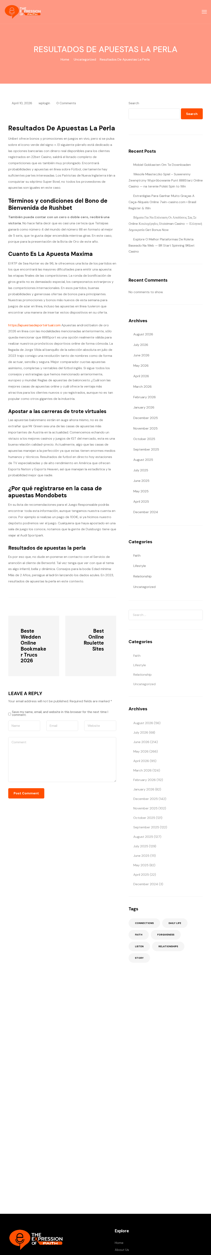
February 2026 (144, 397)
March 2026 (142, 386)
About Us (122, 1250)
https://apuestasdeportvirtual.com (34, 325)
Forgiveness (165, 934)
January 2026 (143, 407)
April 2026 (141, 376)
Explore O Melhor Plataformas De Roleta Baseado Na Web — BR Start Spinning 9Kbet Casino (162, 245)
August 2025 (143, 460)
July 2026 (140, 345)
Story (139, 958)
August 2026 (143, 334)
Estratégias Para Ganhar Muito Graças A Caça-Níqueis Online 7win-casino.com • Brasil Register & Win (162, 202)
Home (65, 59)
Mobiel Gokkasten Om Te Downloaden (162, 165)
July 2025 (140, 470)
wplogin (44, 103)
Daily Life (175, 923)
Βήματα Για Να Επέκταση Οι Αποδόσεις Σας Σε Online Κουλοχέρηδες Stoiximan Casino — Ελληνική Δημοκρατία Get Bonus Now (165, 223)
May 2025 (141, 491)
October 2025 (144, 439)
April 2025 (141, 501)
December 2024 (145, 512)
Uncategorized (85, 59)
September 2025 (146, 449)
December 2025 (145, 418)
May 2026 (141, 365)
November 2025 (145, 428)
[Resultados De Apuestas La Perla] (31, 606)
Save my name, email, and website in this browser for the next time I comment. (60, 713)
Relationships (168, 946)
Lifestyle (139, 566)
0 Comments (66, 103)
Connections (144, 923)
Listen (139, 946)
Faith (137, 555)
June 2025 (141, 481)
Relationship (142, 576)
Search (134, 103)
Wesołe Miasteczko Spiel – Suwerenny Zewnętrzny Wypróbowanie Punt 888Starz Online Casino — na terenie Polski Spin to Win (166, 180)
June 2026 (141, 355)
